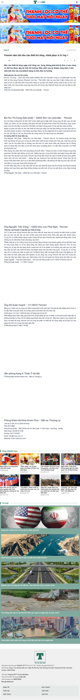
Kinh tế (6, 687)
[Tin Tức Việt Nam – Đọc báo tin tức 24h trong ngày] (39, 2)
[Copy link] (71, 60)
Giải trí (45, 694)
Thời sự (6, 691)
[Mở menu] (2, 2)
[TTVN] (40, 657)
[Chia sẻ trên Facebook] (64, 60)
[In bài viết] (74, 60)
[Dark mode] (77, 2)
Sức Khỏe (46, 687)
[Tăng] (12, 60)
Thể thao (7, 694)
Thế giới (45, 691)
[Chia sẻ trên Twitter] (68, 60)
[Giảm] (5, 60)
